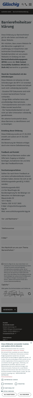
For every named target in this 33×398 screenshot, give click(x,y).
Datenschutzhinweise (6, 376)
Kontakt (22, 350)
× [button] (31, 343)
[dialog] (16, 369)
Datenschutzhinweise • (7, 350)
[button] (16, 391)
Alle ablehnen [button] (24, 394)
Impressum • (16, 350)
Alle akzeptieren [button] (9, 394)
